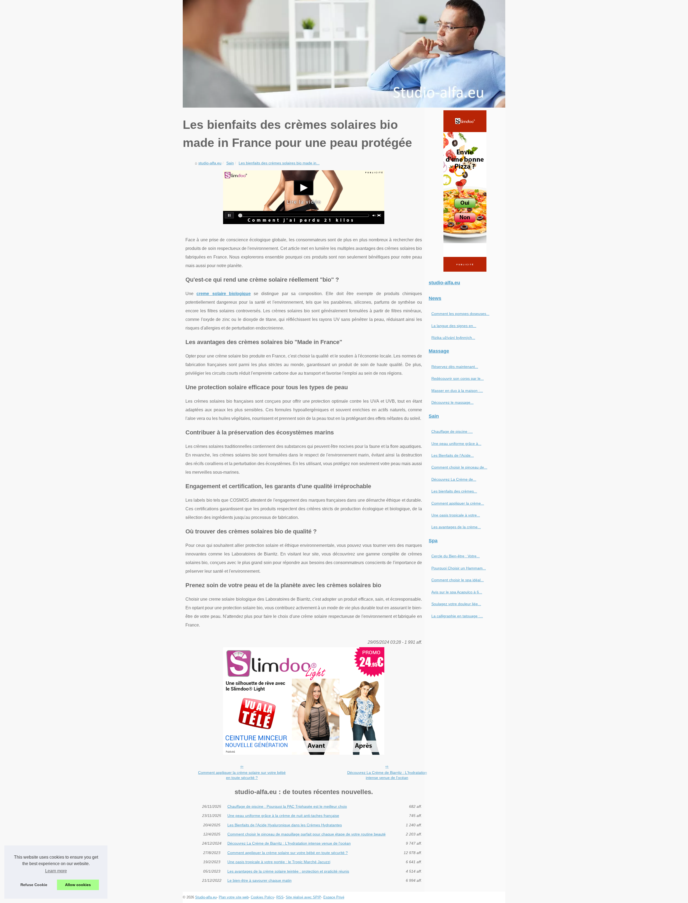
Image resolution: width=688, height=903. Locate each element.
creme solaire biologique (223, 293)
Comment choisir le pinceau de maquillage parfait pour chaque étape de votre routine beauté (306, 834)
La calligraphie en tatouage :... (457, 616)
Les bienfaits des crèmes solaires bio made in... (279, 163)
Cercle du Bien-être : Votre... (455, 556)
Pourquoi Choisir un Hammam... (458, 568)
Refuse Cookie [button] (33, 885)
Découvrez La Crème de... (453, 479)
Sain (230, 163)
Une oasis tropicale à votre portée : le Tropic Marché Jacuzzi (278, 862)
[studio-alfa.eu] (344, 54)
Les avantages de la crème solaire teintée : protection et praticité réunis (288, 871)
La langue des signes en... (453, 326)
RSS (280, 897)
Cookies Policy (262, 897)
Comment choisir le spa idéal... (457, 580)
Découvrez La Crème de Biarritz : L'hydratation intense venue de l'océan (387, 775)
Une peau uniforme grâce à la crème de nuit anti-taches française (283, 815)
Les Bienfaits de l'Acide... (452, 455)
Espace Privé (333, 897)
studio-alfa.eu (209, 163)
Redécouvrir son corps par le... (457, 378)
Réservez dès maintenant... (454, 366)
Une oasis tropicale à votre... (455, 515)
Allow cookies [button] (78, 885)
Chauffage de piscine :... (452, 431)
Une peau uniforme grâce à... (456, 443)
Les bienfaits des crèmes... (454, 491)
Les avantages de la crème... (456, 527)
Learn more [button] (56, 871)
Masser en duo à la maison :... (457, 390)
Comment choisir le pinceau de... (459, 467)
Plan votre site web (234, 897)
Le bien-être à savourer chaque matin (259, 880)
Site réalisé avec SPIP (303, 897)
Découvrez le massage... (452, 402)
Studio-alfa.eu (206, 897)
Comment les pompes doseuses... (460, 313)
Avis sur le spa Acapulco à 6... (456, 592)
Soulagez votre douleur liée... (456, 604)
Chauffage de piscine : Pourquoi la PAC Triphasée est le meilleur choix (287, 806)
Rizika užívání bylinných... (453, 337)
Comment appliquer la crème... (457, 503)
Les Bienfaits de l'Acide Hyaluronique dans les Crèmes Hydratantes (284, 825)
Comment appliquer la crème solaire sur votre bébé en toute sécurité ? (242, 775)
